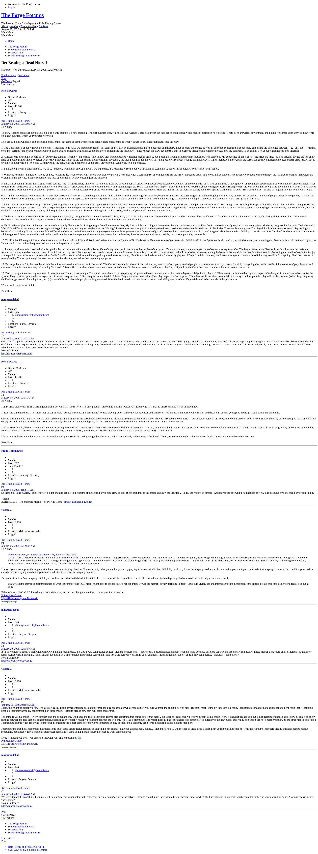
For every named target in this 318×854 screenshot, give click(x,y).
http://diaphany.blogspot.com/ (16, 353)
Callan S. (6, 509)
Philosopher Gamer (11, 595)
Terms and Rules (23, 846)
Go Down (6, 81)
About (4, 26)
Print (3, 78)
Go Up (5, 814)
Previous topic (8, 75)
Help (10, 846)
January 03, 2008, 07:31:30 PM (17, 397)
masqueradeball (10, 299)
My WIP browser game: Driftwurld (19, 598)
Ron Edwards (9, 90)
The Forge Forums (22, 15)
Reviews (43, 26)
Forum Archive (28, 26)
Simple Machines (38, 849)
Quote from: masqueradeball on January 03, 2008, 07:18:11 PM (42, 554)
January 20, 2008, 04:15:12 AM (18, 704)
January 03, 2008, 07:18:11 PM (17, 338)
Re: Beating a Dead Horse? (15, 120)
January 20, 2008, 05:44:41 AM (18, 794)
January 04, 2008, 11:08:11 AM (17, 489)
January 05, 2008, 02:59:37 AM (18, 545)
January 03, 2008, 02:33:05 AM (18, 123)
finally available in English (78, 501)
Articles (14, 26)
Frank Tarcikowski (12, 450)
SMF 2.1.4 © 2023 (18, 849)
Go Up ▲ (39, 846)
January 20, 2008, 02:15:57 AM (18, 648)
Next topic (23, 75)
